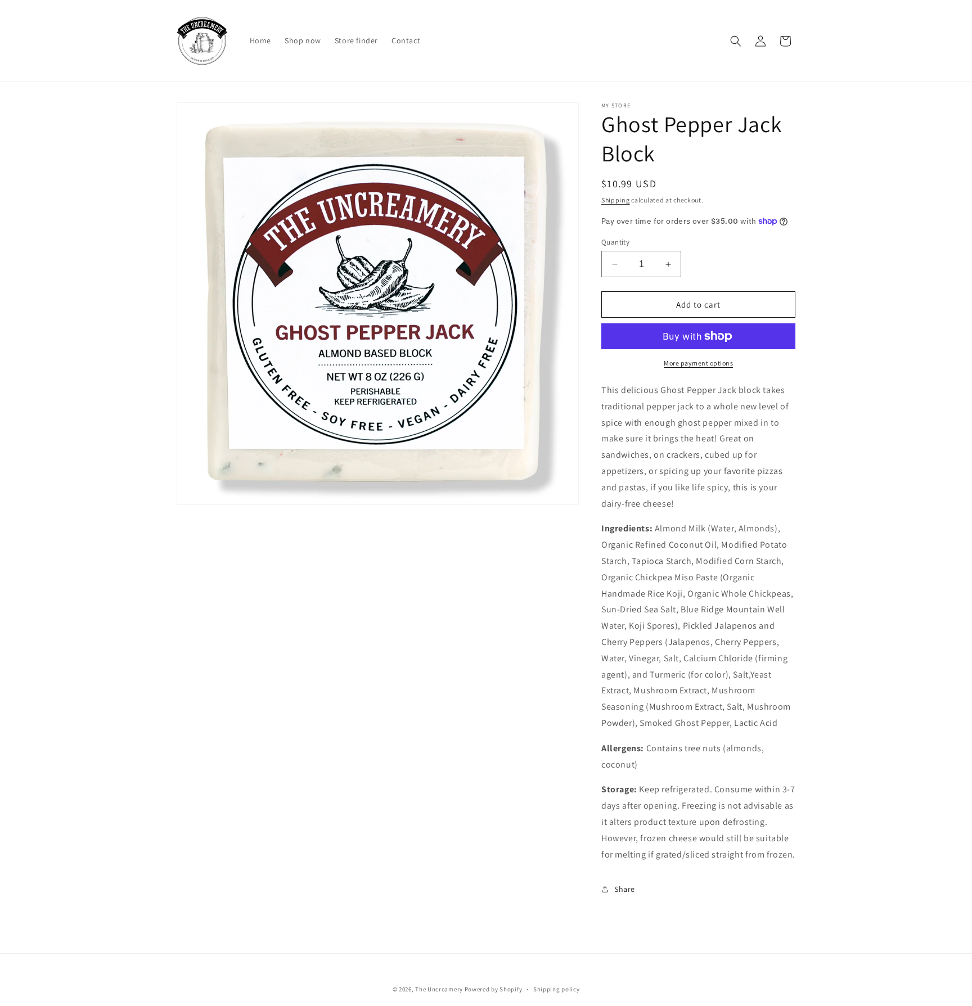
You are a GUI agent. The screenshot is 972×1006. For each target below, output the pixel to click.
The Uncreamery (439, 989)
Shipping (615, 200)
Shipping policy (556, 989)
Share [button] (624, 889)
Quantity (615, 242)
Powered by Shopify (494, 989)
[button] (735, 41)
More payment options (698, 363)
